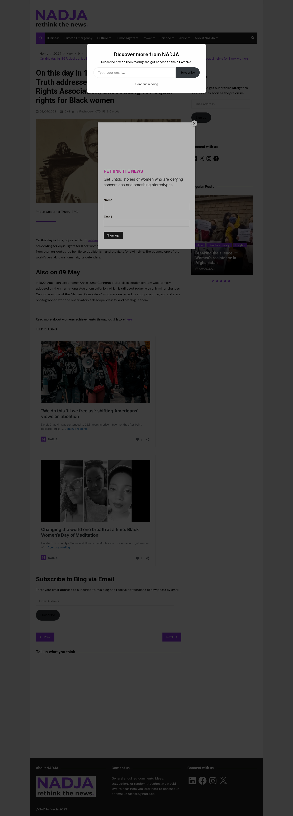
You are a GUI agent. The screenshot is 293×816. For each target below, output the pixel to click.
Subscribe (187, 72)
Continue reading (146, 84)
